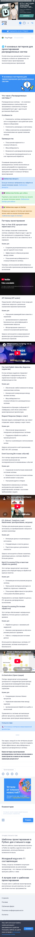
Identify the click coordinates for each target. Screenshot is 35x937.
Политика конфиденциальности (12, 910)
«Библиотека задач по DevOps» (12, 216)
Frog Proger (8, 38)
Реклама (5, 902)
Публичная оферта (8, 906)
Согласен (28, 928)
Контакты (5, 915)
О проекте (5, 898)
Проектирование (9, 769)
